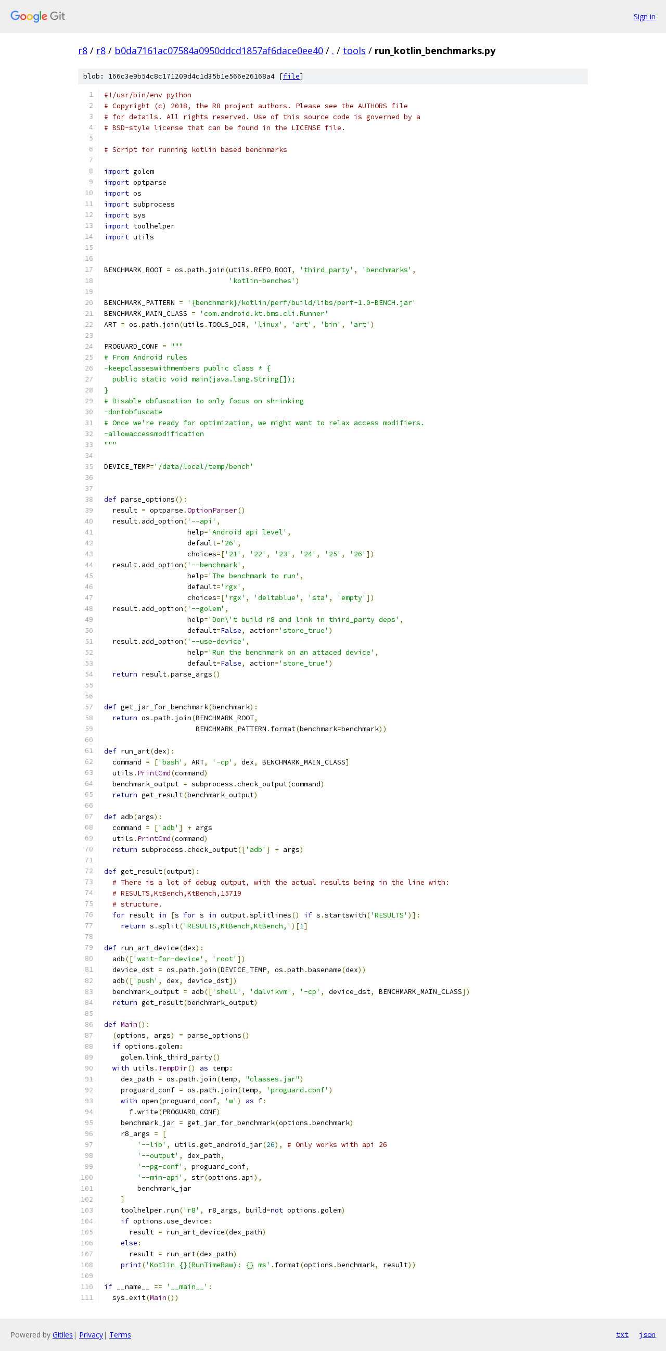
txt (622, 1334)
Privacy (91, 1335)
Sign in (645, 16)
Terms (120, 1335)
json (647, 1334)
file (291, 76)
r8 (82, 50)
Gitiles (63, 1335)
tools (354, 50)
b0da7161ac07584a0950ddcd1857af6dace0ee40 (218, 50)
